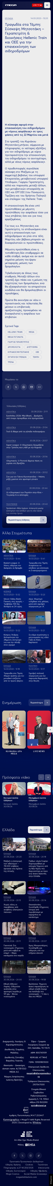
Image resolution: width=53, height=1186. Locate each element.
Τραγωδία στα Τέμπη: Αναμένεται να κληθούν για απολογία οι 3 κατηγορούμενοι (38, 567)
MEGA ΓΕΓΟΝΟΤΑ (15, 337)
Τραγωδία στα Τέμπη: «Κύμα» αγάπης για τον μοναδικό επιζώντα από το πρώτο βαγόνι (14, 677)
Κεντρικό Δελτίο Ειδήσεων (11, 799)
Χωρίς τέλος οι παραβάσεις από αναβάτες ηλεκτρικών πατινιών (13, 908)
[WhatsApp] (23, 387)
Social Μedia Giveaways (35, 1174)
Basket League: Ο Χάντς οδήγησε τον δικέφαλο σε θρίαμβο (13, 565)
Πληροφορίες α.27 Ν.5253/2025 (18, 1168)
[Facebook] (8, 387)
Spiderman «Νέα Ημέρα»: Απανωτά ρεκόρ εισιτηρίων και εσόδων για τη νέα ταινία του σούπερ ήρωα (24, 510)
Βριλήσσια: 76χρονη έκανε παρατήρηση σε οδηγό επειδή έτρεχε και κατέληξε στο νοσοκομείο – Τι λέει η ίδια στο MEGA (39, 990)
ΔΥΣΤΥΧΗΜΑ (32, 347)
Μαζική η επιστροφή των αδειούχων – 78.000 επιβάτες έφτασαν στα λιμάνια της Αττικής (13, 866)
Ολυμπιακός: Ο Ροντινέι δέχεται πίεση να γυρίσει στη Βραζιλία (24, 462)
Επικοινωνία (43, 1168)
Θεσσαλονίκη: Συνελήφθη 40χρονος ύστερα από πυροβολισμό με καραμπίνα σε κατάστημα (39, 910)
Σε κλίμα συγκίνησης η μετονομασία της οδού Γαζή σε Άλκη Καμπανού (39, 638)
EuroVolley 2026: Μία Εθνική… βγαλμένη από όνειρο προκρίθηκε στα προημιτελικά (24, 417)
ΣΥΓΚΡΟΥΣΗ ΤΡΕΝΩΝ (17, 357)
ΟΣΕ (37, 352)
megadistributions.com (26, 1177)
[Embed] (39, 387)
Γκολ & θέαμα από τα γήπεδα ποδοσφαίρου (25, 431)
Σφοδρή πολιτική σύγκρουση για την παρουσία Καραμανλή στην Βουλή (38, 677)
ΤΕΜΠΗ (36, 357)
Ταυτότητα (43, 1164)
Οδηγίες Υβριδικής (38, 1171)
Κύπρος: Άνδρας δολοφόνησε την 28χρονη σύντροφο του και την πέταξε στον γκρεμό (12, 640)
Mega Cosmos (12, 1174)
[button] (47, 5)
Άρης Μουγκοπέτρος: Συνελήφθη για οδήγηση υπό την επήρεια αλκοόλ (38, 949)
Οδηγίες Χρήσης (13, 1164)
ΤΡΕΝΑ (11, 362)
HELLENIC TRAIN (15, 332)
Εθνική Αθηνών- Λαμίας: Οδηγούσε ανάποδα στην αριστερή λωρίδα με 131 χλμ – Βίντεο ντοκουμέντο (12, 990)
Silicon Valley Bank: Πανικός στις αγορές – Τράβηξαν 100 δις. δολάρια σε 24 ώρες (14, 603)
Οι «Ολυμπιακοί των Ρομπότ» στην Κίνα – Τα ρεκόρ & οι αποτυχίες (24, 493)
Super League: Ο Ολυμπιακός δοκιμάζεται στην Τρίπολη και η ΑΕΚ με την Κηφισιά (24, 446)
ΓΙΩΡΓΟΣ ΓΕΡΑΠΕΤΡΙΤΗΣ (18, 342)
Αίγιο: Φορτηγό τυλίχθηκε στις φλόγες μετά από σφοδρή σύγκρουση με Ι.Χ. (38, 603)
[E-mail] (31, 387)
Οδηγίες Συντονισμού (16, 1171)
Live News (39, 751)
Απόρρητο (51, 1180)
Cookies (29, 1164)
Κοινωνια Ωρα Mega (14, 752)
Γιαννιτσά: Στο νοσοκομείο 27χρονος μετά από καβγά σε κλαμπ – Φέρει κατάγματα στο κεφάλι (14, 950)
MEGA (31, 332)
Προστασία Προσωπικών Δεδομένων (27, 1161)
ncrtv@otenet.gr (38, 1105)
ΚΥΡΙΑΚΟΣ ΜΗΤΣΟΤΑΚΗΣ (18, 352)
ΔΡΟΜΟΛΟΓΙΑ (14, 347)
